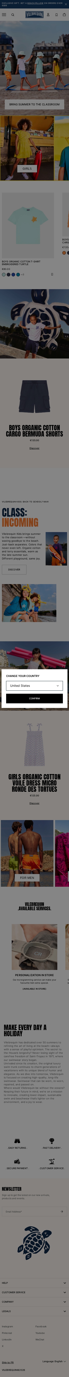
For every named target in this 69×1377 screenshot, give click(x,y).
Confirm (34, 698)
